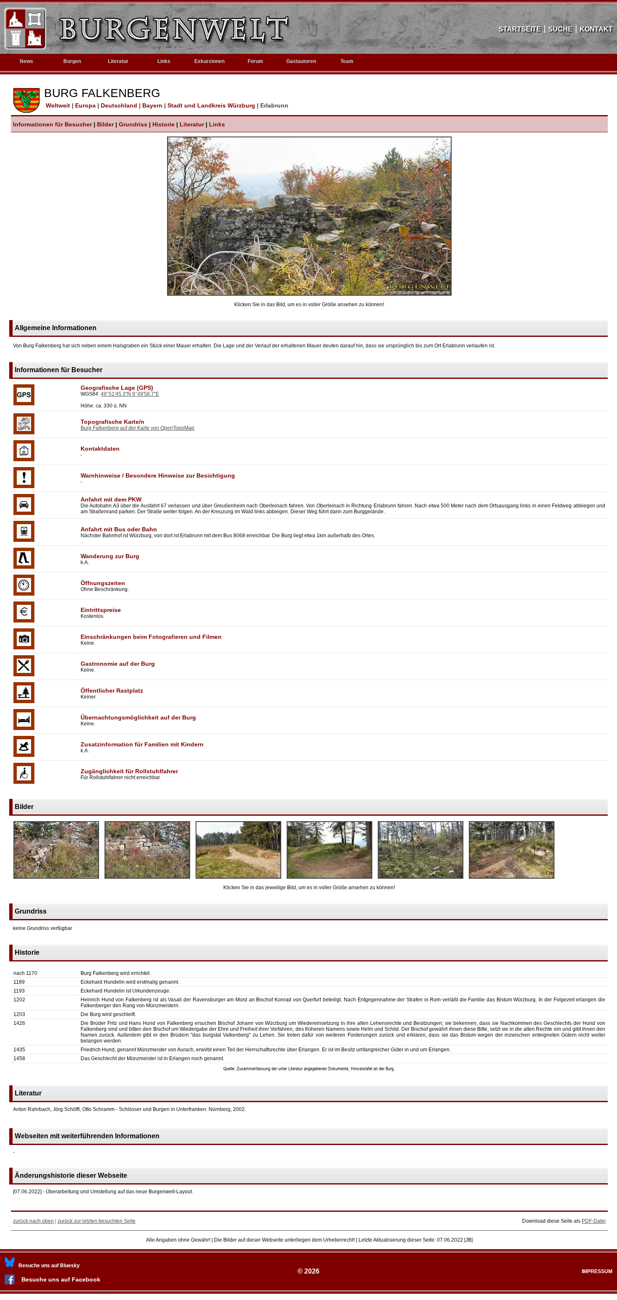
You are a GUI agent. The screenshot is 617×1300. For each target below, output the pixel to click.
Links (163, 61)
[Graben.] (420, 879)
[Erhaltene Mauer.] (56, 879)
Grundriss (133, 124)
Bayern (153, 105)
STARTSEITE (520, 29)
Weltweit (57, 105)
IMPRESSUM (597, 1271)
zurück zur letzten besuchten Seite (97, 1221)
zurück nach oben (33, 1221)
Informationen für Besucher (52, 124)
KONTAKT (596, 29)
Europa (86, 105)
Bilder (105, 124)
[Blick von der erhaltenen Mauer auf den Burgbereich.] (238, 879)
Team (346, 61)
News (26, 61)
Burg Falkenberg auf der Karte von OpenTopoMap (137, 428)
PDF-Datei (594, 1221)
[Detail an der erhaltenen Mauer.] (147, 879)
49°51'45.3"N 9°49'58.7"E (130, 394)
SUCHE (560, 29)
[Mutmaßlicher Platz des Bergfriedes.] (329, 879)
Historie (163, 124)
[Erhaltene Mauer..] (309, 294)
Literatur (192, 124)
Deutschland (120, 105)
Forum (255, 61)
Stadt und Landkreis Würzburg (212, 105)
